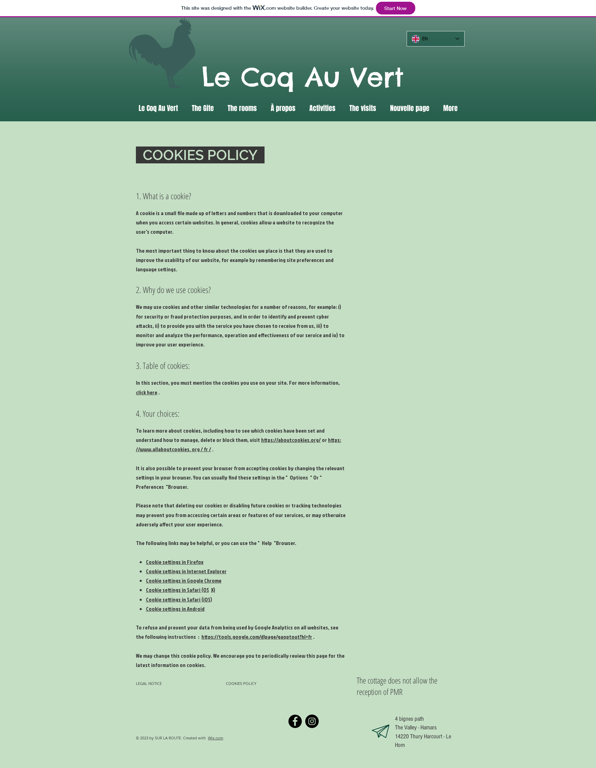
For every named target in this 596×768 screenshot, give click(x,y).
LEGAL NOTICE (149, 683)
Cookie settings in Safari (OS (177, 590)
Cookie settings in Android (175, 609)
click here (146, 392)
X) (213, 590)
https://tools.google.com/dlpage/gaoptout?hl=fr (256, 636)
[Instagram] (312, 721)
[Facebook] (295, 721)
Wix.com (215, 737)
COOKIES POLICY (241, 683)
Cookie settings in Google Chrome (183, 580)
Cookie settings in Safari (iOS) (179, 599)
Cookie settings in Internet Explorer (186, 571)
